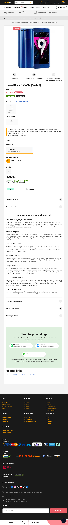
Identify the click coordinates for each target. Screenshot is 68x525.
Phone (48, 417)
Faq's (7, 374)
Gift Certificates (7, 417)
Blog (4, 408)
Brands (48, 402)
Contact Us (49, 421)
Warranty (12, 145)
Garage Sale (46, 7)
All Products (7, 7)
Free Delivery (11, 12)
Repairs (49, 404)
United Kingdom (7, 432)
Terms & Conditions (8, 406)
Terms (15, 374)
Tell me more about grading (22, 101)
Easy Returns (54, 12)
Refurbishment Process (30, 421)
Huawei (20, 18)
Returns (32, 374)
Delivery (38, 7)
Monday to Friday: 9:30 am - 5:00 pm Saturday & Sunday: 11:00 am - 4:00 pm (16, 500)
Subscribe (58, 510)
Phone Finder (17, 7)
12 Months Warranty (26, 12)
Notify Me (19, 92)
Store (48, 419)
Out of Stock (35, 522)
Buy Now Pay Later (42, 12)
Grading (32, 7)
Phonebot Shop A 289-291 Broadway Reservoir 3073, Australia (24, 492)
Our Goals (27, 417)
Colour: (8, 140)
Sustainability (28, 419)
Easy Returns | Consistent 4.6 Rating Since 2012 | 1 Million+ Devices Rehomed (34, 22)
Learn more (15, 144)
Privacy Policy (6, 404)
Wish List (5, 421)
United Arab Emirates (8, 430)
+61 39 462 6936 (10, 496)
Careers (49, 423)
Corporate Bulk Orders (52, 408)
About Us (5, 402)
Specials (5, 419)
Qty (24, 523)
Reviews (27, 408)
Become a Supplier (51, 410)
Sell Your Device (61, 7)
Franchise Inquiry (51, 406)
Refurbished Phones (12, 18)
